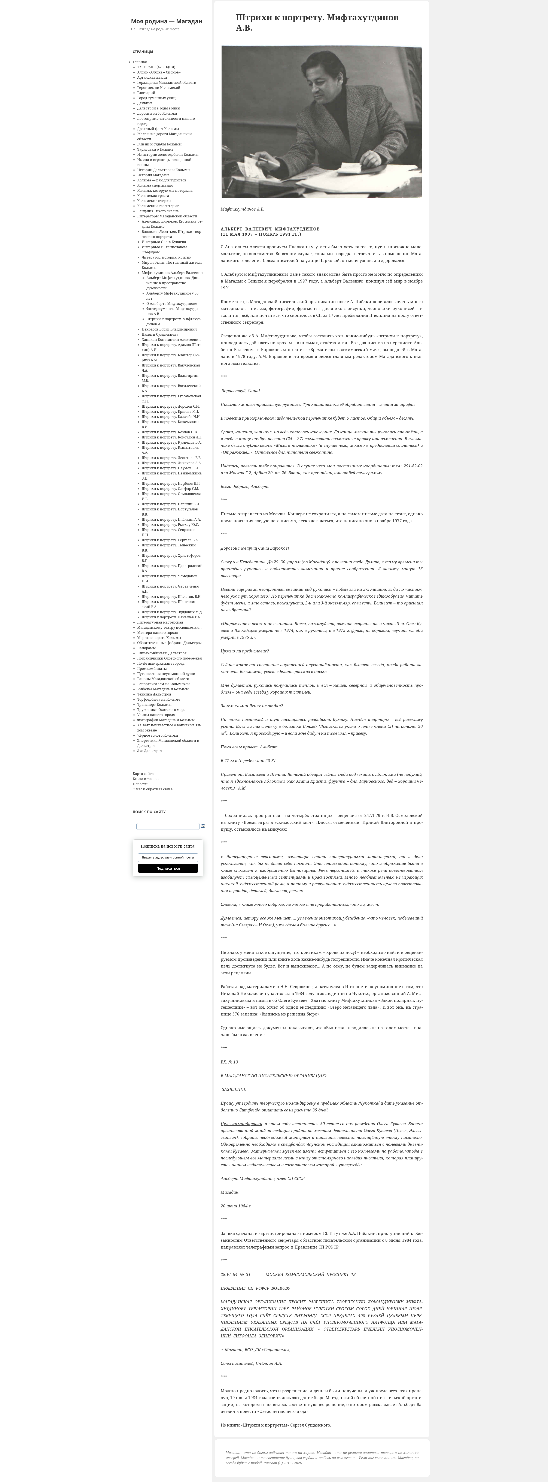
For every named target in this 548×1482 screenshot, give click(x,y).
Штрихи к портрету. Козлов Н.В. (170, 432)
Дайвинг (144, 103)
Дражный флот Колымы (158, 128)
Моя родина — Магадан (166, 21)
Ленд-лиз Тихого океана (158, 211)
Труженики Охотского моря (161, 709)
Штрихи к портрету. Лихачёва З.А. (172, 463)
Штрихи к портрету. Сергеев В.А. (170, 540)
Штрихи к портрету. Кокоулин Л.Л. (172, 437)
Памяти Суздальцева (160, 334)
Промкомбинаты (152, 668)
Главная (140, 62)
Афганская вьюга (152, 77)
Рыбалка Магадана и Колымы (163, 689)
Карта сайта (143, 773)
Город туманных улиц (156, 98)
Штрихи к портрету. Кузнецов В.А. (172, 442)
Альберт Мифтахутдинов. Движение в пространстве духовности (173, 282)
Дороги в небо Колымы (157, 113)
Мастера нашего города (157, 632)
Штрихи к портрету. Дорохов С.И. (171, 406)
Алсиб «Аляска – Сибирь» (159, 72)
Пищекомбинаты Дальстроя (161, 653)
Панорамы (146, 648)
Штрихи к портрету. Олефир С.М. (170, 488)
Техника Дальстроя (154, 694)
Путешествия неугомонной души (166, 673)
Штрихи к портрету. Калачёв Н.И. (171, 416)
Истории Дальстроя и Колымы (163, 169)
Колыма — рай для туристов (161, 180)
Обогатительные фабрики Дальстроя (169, 642)
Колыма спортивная (155, 185)
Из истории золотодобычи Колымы (167, 154)
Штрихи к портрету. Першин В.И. (171, 504)
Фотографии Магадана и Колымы (166, 720)
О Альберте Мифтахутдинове (171, 303)
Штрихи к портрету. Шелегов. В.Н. (171, 596)
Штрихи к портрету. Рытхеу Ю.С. (170, 524)
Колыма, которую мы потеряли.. (165, 190)
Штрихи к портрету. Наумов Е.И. (170, 468)
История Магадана (153, 175)
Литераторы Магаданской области (167, 216)
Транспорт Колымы (154, 704)
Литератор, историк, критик (166, 257)
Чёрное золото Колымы (157, 735)
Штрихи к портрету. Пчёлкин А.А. (171, 519)
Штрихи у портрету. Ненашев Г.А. (171, 617)
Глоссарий (146, 92)
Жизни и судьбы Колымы (159, 144)
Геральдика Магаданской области (166, 82)
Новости (140, 784)
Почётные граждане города (161, 663)
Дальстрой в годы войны (158, 108)
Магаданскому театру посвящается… (169, 627)
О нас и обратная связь (153, 789)
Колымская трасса (153, 195)
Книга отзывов (146, 778)
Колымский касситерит (158, 205)
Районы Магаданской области (163, 678)
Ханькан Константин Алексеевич (171, 339)
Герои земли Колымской (158, 87)
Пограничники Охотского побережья (169, 658)
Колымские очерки (154, 200)
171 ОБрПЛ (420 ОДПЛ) (156, 67)
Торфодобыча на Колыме (158, 699)
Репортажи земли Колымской (163, 684)
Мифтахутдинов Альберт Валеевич (172, 272)
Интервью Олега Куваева (164, 241)
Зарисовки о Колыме (155, 149)
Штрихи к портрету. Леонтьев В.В (171, 457)
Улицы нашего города (156, 714)
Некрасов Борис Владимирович (169, 329)
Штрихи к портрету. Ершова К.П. (170, 411)
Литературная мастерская (160, 622)
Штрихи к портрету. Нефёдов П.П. (171, 483)
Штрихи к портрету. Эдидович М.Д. (172, 612)
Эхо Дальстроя (149, 750)
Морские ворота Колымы (159, 637)
